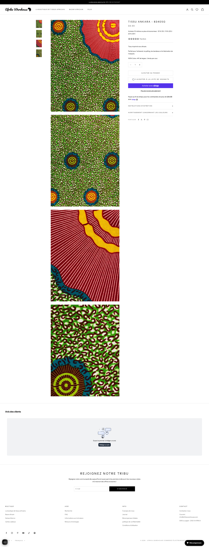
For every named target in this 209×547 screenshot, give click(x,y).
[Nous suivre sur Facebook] (6, 533)
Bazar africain (76, 9)
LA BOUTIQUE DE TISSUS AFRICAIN (50, 9)
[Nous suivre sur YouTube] (23, 533)
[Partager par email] (147, 120)
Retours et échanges (72, 522)
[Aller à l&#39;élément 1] (39, 24)
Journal (124, 514)
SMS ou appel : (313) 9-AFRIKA (190, 521)
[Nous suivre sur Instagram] (12, 533)
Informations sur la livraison (74, 518)
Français (19, 540)
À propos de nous (128, 511)
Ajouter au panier (150, 73)
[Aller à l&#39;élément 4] (39, 53)
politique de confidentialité (131, 522)
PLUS (90, 9)
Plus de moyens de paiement (151, 91)
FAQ (66, 514)
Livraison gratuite (97, 2)
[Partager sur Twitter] (141, 120)
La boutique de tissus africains (15, 511)
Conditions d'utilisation (130, 525)
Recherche (68, 511)
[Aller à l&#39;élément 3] (39, 44)
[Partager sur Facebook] (138, 120)
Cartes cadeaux (10, 522)
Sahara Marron (10, 518)
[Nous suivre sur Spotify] (35, 533)
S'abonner (122, 489)
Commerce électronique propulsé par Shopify (184, 540)
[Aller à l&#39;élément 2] (39, 34)
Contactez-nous (184, 511)
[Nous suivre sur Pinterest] (18, 533)
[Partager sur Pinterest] (144, 120)
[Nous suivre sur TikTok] (29, 533)
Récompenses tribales (130, 518)
